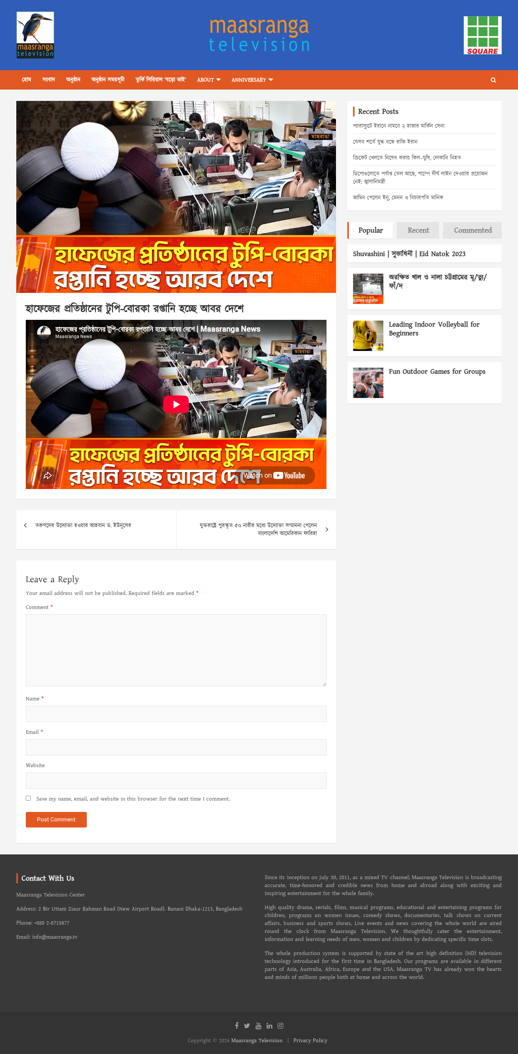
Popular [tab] (371, 230)
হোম (26, 80)
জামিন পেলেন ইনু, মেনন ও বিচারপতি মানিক (398, 198)
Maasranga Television (257, 1041)
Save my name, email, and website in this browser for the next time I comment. (133, 799)
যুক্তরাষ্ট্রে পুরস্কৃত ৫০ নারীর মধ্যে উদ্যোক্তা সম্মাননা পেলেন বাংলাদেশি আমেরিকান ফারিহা (258, 530)
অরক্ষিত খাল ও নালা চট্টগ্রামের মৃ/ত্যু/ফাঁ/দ (438, 281)
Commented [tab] (473, 230)
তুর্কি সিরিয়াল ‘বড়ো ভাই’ (161, 80)
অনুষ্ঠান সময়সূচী (108, 80)
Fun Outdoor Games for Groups (437, 372)
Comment (39, 607)
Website (35, 765)
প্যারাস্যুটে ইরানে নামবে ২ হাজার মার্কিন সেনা (398, 126)
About (205, 80)
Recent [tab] (418, 230)
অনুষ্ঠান (73, 80)
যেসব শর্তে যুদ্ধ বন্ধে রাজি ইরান (385, 142)
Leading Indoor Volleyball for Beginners (434, 328)
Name (35, 699)
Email (34, 732)
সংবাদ (48, 80)
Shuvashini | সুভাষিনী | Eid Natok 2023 (409, 254)
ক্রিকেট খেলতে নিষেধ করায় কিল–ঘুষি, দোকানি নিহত (407, 158)
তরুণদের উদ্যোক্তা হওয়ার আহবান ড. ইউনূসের (83, 526)
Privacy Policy (310, 1041)
